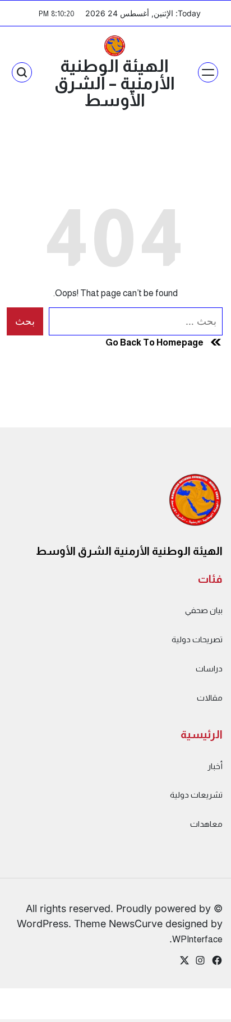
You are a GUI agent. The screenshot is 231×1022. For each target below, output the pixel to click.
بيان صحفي (204, 610)
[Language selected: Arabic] (203, 1011)
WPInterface (197, 939)
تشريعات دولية (196, 794)
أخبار (215, 766)
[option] (203, 1012)
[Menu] (208, 72)
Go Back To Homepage (154, 342)
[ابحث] (21, 72)
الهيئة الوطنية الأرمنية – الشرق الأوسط (114, 83)
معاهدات (206, 824)
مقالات (210, 697)
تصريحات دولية (197, 639)
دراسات (209, 668)
